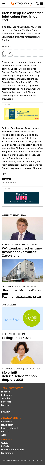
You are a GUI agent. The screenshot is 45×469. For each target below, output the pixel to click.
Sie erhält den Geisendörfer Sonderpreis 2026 (20, 376)
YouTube (5, 398)
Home (4, 53)
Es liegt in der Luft (16, 337)
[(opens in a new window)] (21, 114)
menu (3, 3)
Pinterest (6, 401)
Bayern (13, 182)
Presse (16, 460)
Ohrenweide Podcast (14, 334)
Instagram (6, 395)
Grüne (4, 182)
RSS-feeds (6, 421)
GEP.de (5, 443)
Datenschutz (26, 460)
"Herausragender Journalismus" (21, 369)
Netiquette (7, 460)
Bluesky (5, 405)
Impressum (37, 460)
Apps (3, 435)
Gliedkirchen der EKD (12, 449)
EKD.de (5, 446)
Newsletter (7, 425)
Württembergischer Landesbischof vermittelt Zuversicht (22, 252)
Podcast (5, 431)
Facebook (6, 391)
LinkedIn (5, 412)
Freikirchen (7, 453)
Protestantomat (9, 428)
